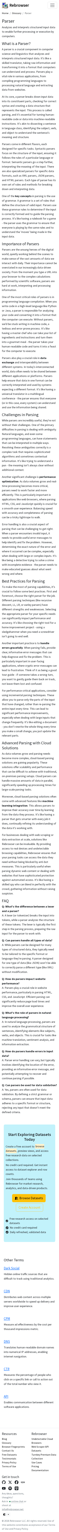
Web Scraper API (40, 1446)
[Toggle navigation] (52, 5)
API (6, 1396)
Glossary (16, 13)
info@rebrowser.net (13, 1509)
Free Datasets (9, 1454)
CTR (6, 1369)
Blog (4, 1438)
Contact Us (8, 1450)
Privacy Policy (9, 1462)
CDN (7, 1291)
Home (5, 13)
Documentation (40, 1470)
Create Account (29, 1207)
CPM (7, 1318)
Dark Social (12, 1268)
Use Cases (36, 1462)
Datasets (36, 1450)
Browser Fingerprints (13, 1446)
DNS (7, 1341)
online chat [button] (17, 1501)
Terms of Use (9, 1466)
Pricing (35, 1466)
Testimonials (9, 1458)
